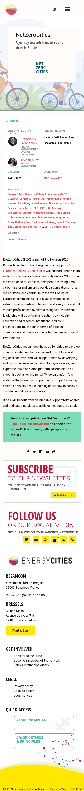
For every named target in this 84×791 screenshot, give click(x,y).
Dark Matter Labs (50, 198)
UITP (47, 226)
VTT (70, 226)
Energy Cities (16, 194)
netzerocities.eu (18, 239)
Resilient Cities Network (39, 217)
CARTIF (64, 194)
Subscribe (59, 495)
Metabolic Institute (33, 212)
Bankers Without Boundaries (42, 194)
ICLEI (36, 208)
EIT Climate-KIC (53, 178)
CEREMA (13, 198)
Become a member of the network (37, 660)
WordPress (66, 789)
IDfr (79, 789)
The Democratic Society (22, 226)
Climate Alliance (29, 198)
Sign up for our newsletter (29, 424)
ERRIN (57, 203)
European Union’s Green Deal (22, 271)
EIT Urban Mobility (42, 203)
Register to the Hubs (28, 656)
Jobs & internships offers (31, 665)
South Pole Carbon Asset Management (41, 222)
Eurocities (69, 203)
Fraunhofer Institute (19, 208)
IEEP (42, 208)
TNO (40, 226)
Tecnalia (70, 222)
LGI (49, 208)
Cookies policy (24, 691)
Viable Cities (59, 226)
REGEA (20, 217)
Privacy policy (23, 686)
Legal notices (23, 695)
